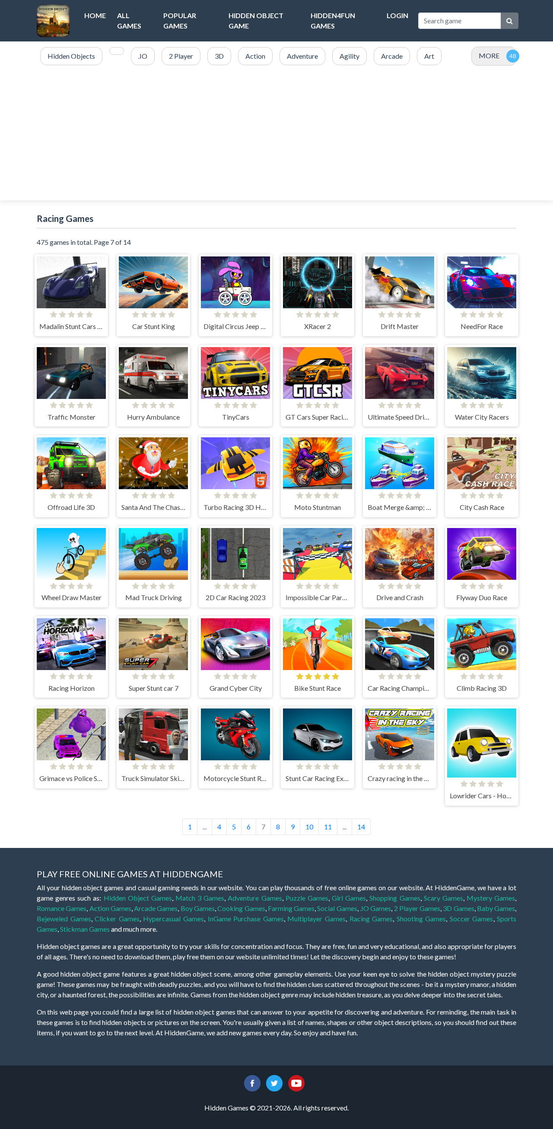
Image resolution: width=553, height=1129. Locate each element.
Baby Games (496, 908)
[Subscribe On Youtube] (296, 1082)
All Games (129, 20)
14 (361, 826)
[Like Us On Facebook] (252, 1082)
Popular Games (179, 20)
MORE (489, 55)
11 (328, 826)
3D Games (458, 908)
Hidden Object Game (256, 20)
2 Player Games (417, 908)
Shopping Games (394, 898)
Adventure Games (255, 898)
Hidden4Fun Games (333, 20)
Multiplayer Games (316, 918)
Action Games (110, 908)
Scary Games (443, 898)
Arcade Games (156, 908)
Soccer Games (471, 918)
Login (397, 15)
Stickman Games (85, 929)
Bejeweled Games (64, 918)
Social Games (337, 908)
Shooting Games (421, 918)
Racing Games (371, 918)
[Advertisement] (276, 133)
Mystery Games (491, 898)
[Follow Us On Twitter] (274, 1082)
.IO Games (375, 908)
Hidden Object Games (138, 898)
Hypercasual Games (173, 918)
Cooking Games (241, 908)
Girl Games (349, 898)
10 (309, 826)
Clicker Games (117, 918)
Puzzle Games (307, 898)
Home (95, 15)
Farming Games (291, 908)
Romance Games (61, 908)
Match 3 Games (199, 898)
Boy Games (198, 908)
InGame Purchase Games (246, 918)
